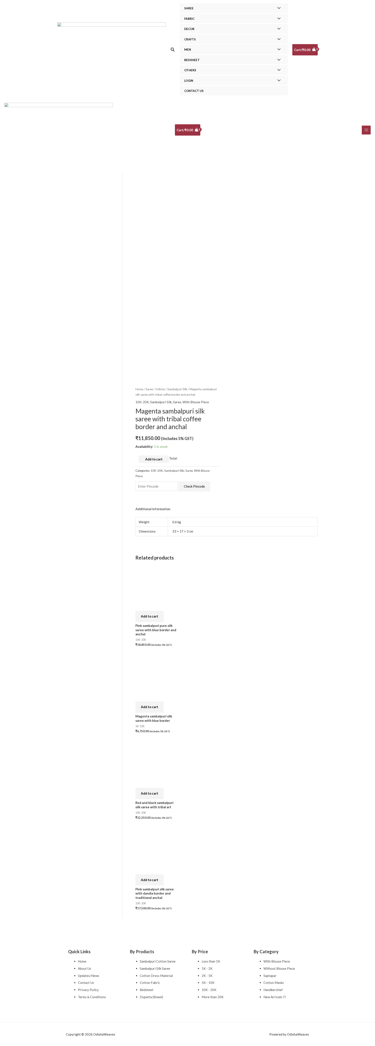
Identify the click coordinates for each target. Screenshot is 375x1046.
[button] (173, 49)
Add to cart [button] (149, 616)
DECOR (189, 29)
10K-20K (142, 402)
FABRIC (189, 18)
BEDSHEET (192, 60)
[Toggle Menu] (279, 8)
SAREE (189, 8)
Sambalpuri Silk (177, 389)
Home (139, 389)
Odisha (160, 389)
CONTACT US (194, 91)
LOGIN (188, 80)
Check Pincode (194, 486)
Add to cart (154, 459)
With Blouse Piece (196, 402)
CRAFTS (190, 39)
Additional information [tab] (152, 509)
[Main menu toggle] (366, 130)
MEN (187, 49)
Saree (149, 389)
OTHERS (190, 70)
